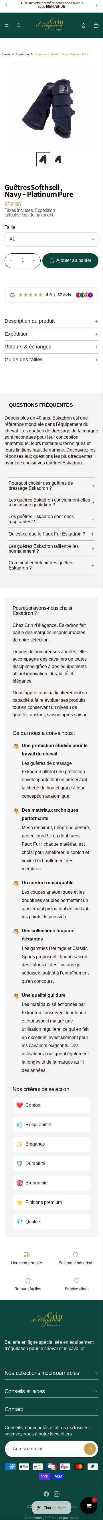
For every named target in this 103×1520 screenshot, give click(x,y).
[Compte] (83, 25)
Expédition (17, 334)
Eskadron (22, 54)
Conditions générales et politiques (51, 1518)
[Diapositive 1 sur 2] (43, 159)
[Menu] (6, 25)
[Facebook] (46, 1494)
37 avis (64, 294)
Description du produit (30, 321)
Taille (10, 227)
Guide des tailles (24, 359)
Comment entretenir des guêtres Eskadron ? (41, 565)
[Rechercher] (19, 25)
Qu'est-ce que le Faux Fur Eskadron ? (47, 534)
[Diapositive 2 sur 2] (58, 159)
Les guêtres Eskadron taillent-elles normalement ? (44, 549)
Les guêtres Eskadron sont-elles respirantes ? (41, 519)
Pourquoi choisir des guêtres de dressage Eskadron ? (41, 486)
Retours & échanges (28, 347)
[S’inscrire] (90, 1449)
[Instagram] (56, 1494)
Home (6, 54)
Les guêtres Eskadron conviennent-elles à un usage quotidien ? (49, 503)
